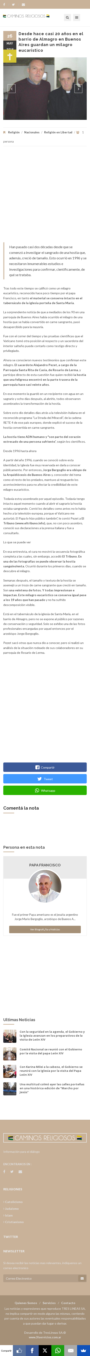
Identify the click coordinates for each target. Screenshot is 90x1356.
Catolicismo (13, 1202)
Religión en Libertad (58, 132)
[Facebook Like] (19, 1350)
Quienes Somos (26, 1303)
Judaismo (11, 1208)
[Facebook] (6, 4)
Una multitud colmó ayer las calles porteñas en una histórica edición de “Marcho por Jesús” (52, 1088)
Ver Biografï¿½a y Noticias (45, 929)
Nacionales (32, 132)
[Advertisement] (45, 196)
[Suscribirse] (82, 1278)
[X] (45, 1350)
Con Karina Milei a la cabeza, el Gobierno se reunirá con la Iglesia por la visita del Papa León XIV (51, 1071)
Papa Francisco (45, 865)
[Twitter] (15, 4)
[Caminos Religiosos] (32, 17)
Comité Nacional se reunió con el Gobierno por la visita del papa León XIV (51, 1051)
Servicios (49, 1303)
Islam (8, 1215)
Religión (14, 132)
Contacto (68, 1303)
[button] (12, 88)
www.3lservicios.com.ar (45, 1337)
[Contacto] (23, 4)
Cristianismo (14, 1222)
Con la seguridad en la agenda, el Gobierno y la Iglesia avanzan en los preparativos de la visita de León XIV (52, 1035)
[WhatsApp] (57, 1350)
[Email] (70, 1350)
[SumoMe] (83, 1350)
